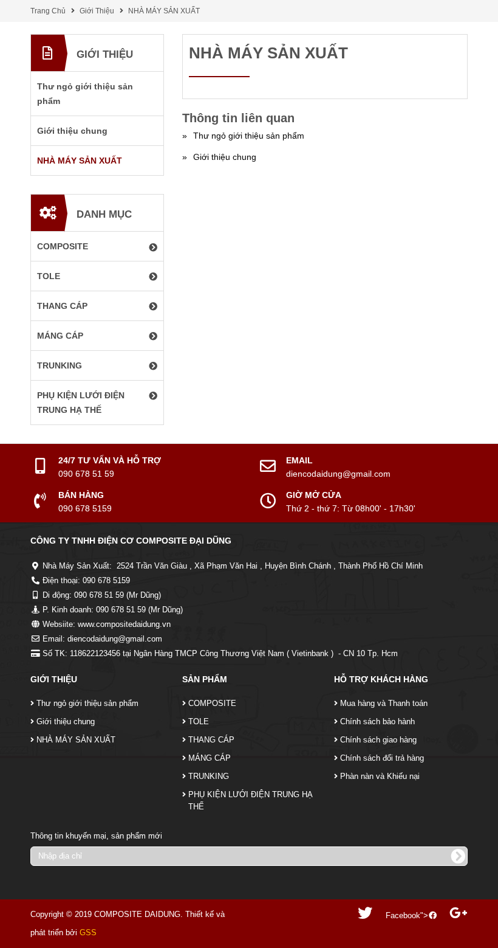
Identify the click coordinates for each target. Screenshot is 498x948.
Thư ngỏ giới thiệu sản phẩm (87, 703)
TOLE (198, 721)
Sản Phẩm (204, 679)
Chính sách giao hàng (378, 739)
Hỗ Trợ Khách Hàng (381, 679)
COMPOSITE (212, 703)
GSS (88, 932)
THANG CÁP (211, 739)
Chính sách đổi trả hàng (382, 758)
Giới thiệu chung (65, 721)
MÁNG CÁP (209, 758)
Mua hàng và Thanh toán (384, 703)
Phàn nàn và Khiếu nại (380, 776)
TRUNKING (208, 776)
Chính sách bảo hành (377, 721)
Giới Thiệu (97, 11)
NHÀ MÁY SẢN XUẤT (164, 11)
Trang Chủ (48, 11)
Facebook (403, 915)
